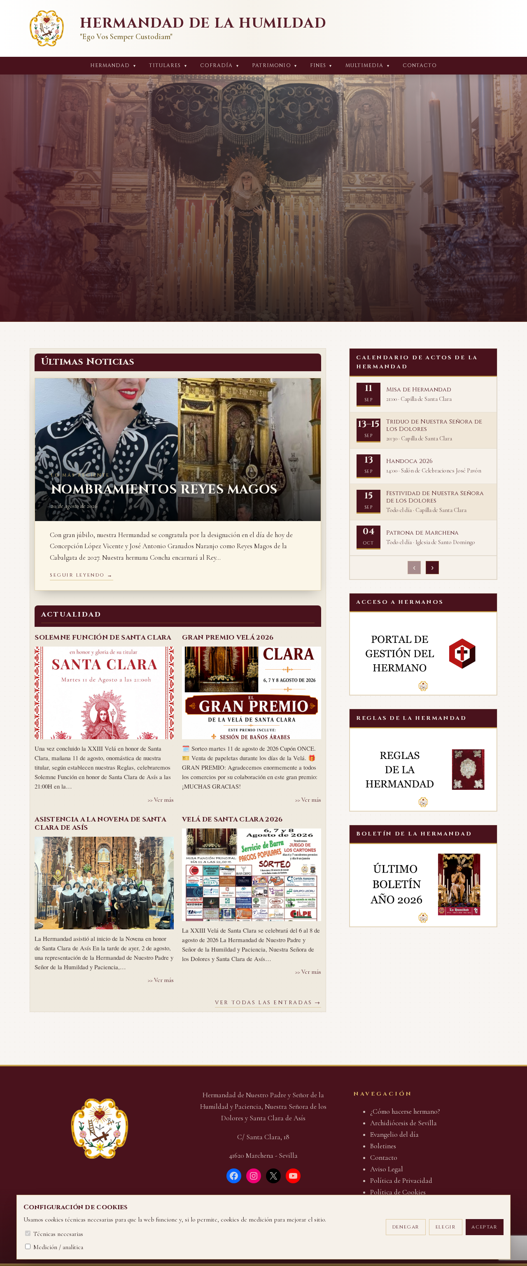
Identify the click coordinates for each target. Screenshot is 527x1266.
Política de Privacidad (401, 1180)
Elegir (446, 1227)
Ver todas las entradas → (268, 1002)
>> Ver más (161, 799)
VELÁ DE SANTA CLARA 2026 (232, 819)
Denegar (406, 1227)
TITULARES (168, 65)
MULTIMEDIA (367, 65)
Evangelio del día (394, 1134)
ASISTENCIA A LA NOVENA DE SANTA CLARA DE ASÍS (100, 823)
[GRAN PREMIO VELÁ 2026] (251, 693)
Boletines (383, 1146)
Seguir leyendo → (81, 575)
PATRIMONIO (274, 65)
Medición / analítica (57, 1247)
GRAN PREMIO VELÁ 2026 (228, 637)
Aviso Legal (386, 1169)
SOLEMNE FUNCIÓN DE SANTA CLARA (103, 637)
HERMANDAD (113, 65)
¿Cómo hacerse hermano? (405, 1111)
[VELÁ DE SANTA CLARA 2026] (251, 874)
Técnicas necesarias (57, 1234)
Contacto (420, 65)
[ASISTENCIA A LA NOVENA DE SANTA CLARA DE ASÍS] (104, 883)
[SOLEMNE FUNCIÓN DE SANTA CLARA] (104, 693)
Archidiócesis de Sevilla (403, 1123)
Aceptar (484, 1227)
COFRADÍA (219, 65)
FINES (321, 65)
